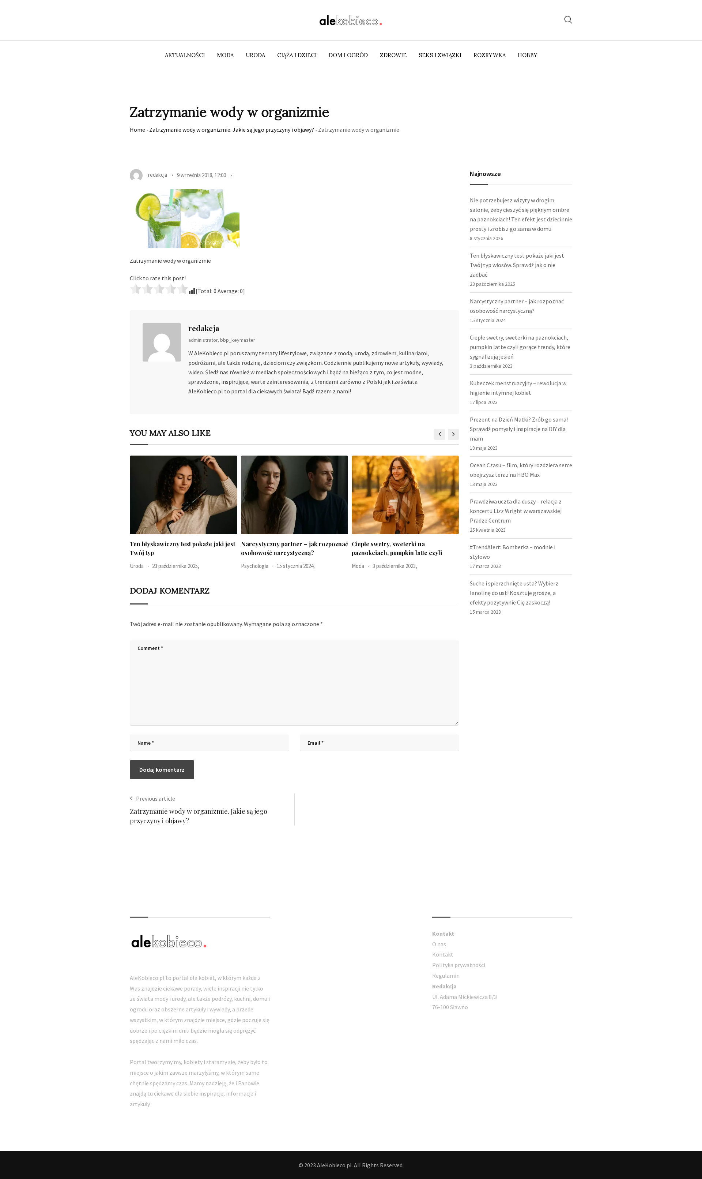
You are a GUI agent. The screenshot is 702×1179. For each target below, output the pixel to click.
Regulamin (446, 975)
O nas (439, 944)
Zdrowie (393, 55)
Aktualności (185, 55)
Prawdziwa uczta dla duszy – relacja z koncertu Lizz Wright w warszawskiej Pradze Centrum (516, 511)
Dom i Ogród (348, 55)
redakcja (203, 328)
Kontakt (442, 954)
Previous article (155, 798)
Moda (225, 55)
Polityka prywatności (458, 965)
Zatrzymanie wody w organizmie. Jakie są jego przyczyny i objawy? (231, 129)
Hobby (527, 55)
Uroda (255, 55)
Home (137, 129)
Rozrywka (489, 55)
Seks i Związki (440, 55)
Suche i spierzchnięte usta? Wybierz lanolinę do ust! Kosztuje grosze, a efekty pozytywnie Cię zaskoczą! (514, 593)
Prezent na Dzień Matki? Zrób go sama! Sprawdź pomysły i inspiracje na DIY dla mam (519, 429)
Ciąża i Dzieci (297, 55)
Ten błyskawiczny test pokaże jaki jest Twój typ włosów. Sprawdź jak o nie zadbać (517, 265)
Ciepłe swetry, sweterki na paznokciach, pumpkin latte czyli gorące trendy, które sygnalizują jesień (520, 347)
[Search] (568, 19)
